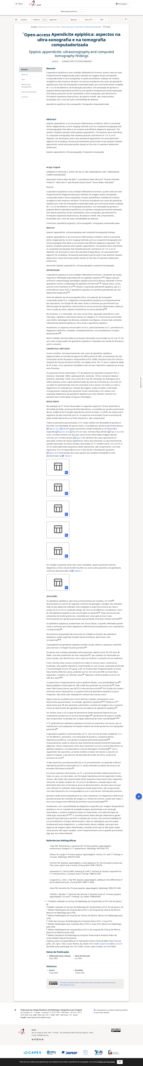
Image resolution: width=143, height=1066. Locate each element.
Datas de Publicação (28, 92)
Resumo (73, 19)
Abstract (24, 74)
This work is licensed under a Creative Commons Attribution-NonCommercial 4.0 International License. (88, 984)
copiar (107, 27)
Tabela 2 (77, 571)
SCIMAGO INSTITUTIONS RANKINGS (77, 61)
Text (23, 79)
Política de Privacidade (106, 1062)
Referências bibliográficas (26, 85)
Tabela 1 (68, 456)
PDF (101, 19)
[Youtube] (42, 1039)
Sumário (24, 19)
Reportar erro (140, 382)
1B (63, 428)
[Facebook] (40, 1039)
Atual (45, 19)
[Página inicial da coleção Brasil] (21, 1035)
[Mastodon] (35, 1039)
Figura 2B (80, 437)
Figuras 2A (63, 431)
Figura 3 (114, 431)
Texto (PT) (88, 19)
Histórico (24, 97)
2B (73, 431)
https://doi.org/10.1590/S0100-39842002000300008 (81, 27)
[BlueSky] (32, 1039)
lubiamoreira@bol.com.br (110, 943)
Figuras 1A (53, 428)
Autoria (55, 61)
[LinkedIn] (37, 1039)
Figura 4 (52, 453)
